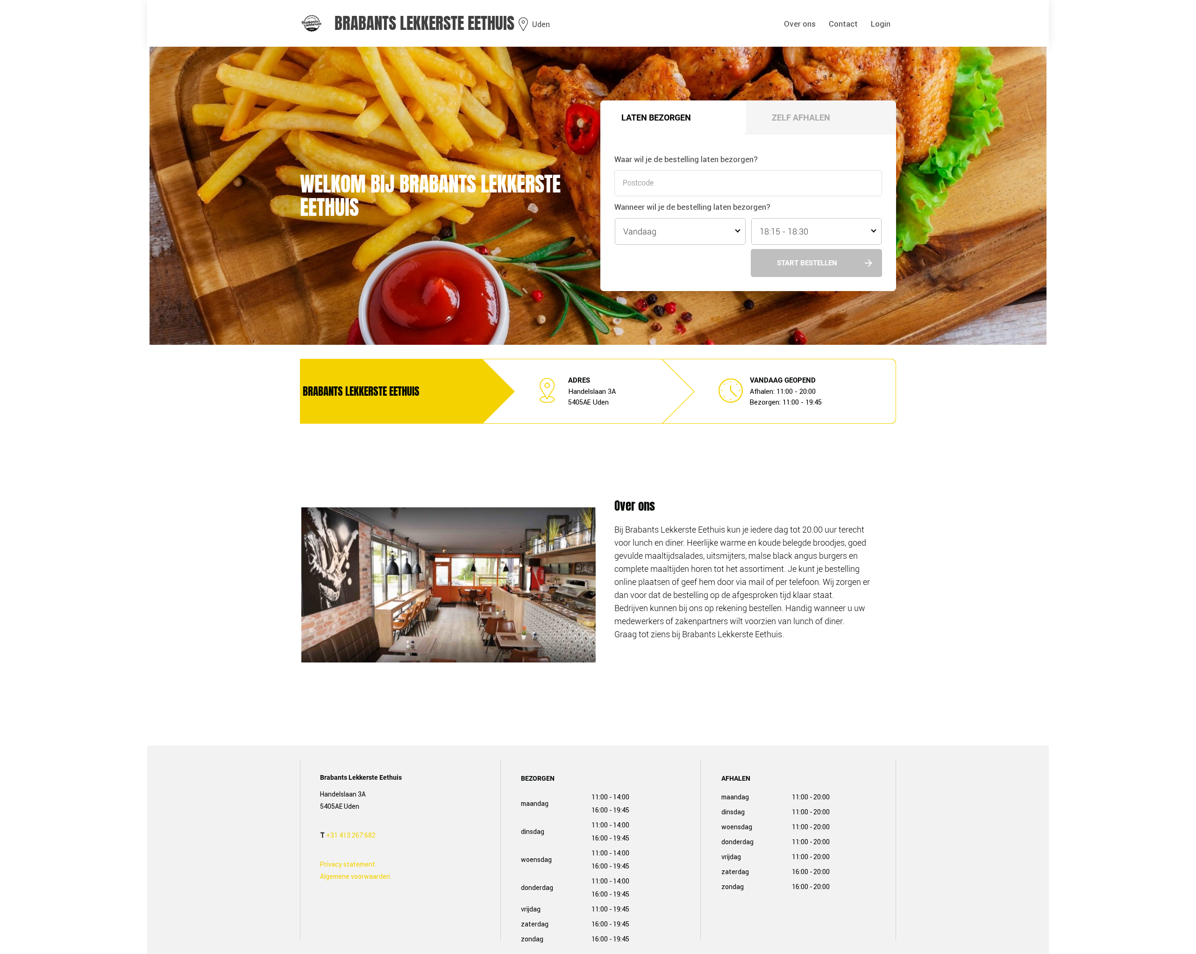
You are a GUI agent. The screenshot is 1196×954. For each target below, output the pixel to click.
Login (880, 23)
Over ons (800, 23)
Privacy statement (347, 864)
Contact (843, 23)
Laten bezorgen (656, 117)
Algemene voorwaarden (355, 876)
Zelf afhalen (801, 117)
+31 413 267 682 (351, 835)
